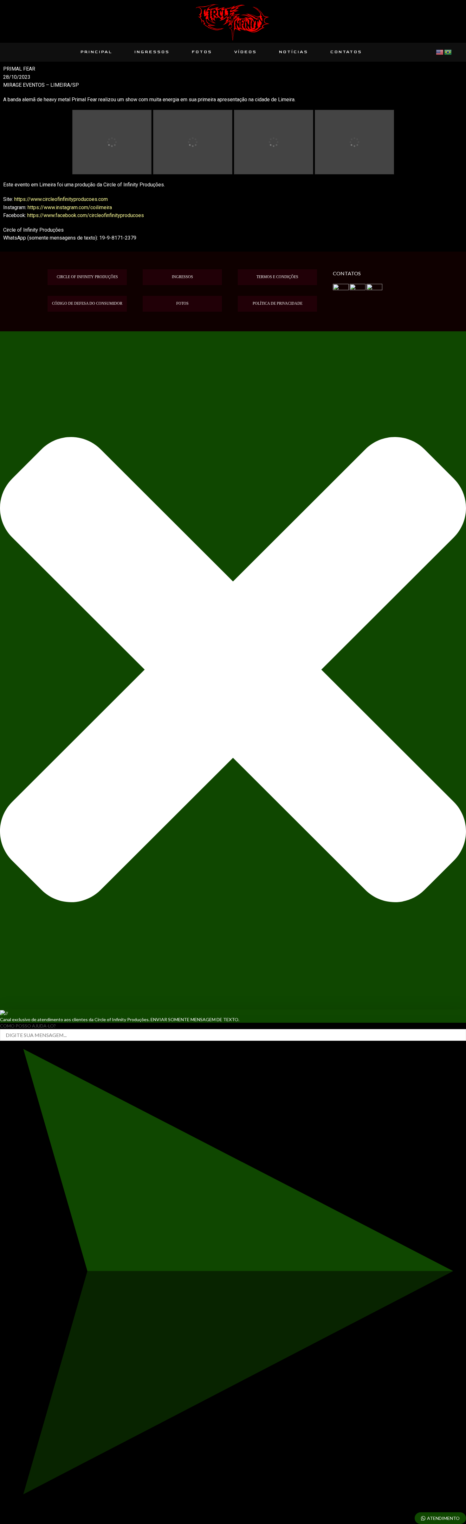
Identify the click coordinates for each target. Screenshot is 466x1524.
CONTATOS (346, 52)
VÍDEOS (245, 52)
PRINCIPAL (96, 52)
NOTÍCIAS (293, 52)
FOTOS (202, 52)
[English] (440, 51)
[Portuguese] (448, 51)
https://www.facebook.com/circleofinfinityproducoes (85, 215)
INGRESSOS (152, 52)
